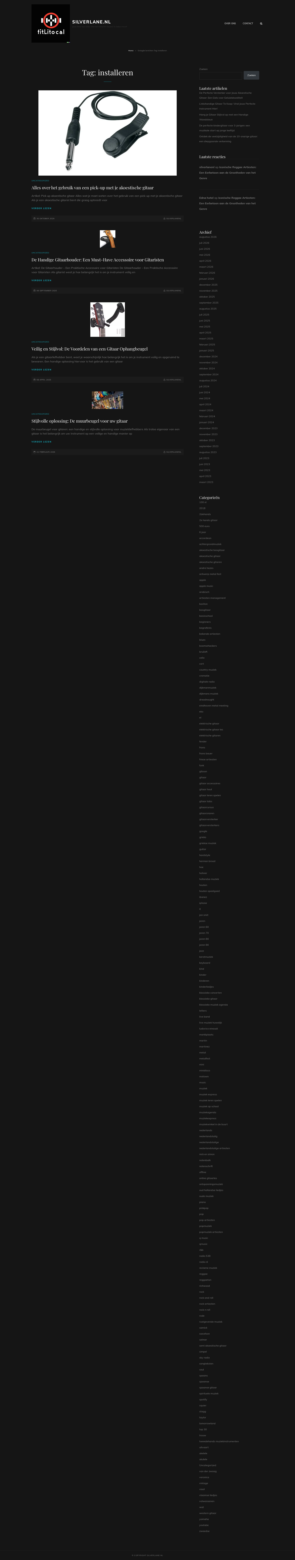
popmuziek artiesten (211, 1231)
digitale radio (207, 681)
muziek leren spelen (210, 1100)
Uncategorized (40, 180)
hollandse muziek (209, 879)
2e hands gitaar (208, 520)
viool (202, 1489)
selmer (203, 1339)
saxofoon (204, 1333)
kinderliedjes (206, 986)
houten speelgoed (209, 891)
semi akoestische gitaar (212, 1345)
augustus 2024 (208, 380)
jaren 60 (204, 926)
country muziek (207, 669)
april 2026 (205, 260)
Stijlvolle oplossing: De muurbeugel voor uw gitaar (79, 421)
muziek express (208, 1094)
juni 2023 (204, 464)
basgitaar (205, 609)
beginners (205, 621)
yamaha (204, 1519)
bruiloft (203, 651)
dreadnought (206, 699)
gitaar (202, 777)
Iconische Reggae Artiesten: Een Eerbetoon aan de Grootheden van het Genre (227, 172)
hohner (203, 873)
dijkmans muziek (208, 693)
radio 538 (204, 1255)
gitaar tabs (205, 801)
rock (201, 1291)
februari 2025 (207, 344)
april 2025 (205, 332)
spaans (203, 1375)
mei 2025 (204, 326)
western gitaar (207, 1513)
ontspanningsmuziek (211, 1184)
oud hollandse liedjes (211, 1190)
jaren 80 (204, 938)
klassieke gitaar (208, 998)
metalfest (204, 1058)
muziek (203, 1088)
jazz (201, 950)
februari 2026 (207, 272)
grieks (202, 837)
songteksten (206, 1363)
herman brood (207, 861)
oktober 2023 (207, 440)
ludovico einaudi (208, 1028)
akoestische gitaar (209, 556)
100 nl (202, 502)
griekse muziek (207, 843)
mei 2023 (204, 470)
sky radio (204, 1357)
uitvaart (204, 1447)
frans (202, 747)
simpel (203, 1351)
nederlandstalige (209, 1142)
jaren (202, 920)
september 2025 (208, 302)
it (200, 908)
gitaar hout (205, 789)
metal (202, 1052)
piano (202, 1202)
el (200, 717)
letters (203, 1010)
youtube (204, 1525)
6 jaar (202, 532)
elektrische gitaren (209, 735)
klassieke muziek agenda (213, 1004)
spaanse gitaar (208, 1387)
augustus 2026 (208, 236)
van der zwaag (208, 1471)
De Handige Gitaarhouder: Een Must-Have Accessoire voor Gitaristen (97, 259)
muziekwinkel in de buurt (213, 1124)
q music (203, 1237)
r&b (201, 1249)
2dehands (205, 514)
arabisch (204, 591)
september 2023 (208, 446)
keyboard (204, 962)
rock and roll (206, 1297)
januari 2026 (206, 278)
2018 (202, 508)
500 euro (204, 526)
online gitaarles (208, 1178)
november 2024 (208, 362)
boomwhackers (208, 645)
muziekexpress (207, 1118)
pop (201, 1214)
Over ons (230, 23)
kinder (202, 974)
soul (201, 1369)
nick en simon (206, 1154)
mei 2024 (204, 398)
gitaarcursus (206, 807)
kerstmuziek (206, 956)
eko (201, 711)
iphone (203, 902)
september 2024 (208, 374)
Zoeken (203, 69)
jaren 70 (204, 932)
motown (204, 1076)
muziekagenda (207, 1112)
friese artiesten (208, 759)
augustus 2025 (208, 308)
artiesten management (212, 597)
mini (201, 1064)
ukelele (203, 1453)
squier (202, 1405)
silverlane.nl (91, 22)
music (202, 1082)
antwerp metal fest (210, 573)
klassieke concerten (210, 992)
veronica (204, 1477)
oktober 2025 (207, 296)
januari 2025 (206, 350)
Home (131, 50)
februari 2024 (207, 416)
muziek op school (209, 1106)
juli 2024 (204, 386)
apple (202, 579)
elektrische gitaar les (211, 729)
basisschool (206, 615)
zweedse (204, 1531)
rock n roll (204, 1309)
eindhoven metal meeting (213, 705)
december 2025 (208, 284)
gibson (203, 771)
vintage (203, 1483)
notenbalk (205, 1160)
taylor (202, 1417)
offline (202, 1172)
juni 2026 (204, 248)
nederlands (205, 1130)
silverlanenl (173, 218)
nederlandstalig (208, 1136)
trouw (202, 1435)
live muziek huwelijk (210, 1022)
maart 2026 (206, 266)
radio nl (203, 1261)
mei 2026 (204, 254)
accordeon (205, 538)
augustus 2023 (208, 452)
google (203, 831)
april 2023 (205, 476)
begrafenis (205, 627)
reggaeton (205, 1279)
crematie (204, 675)
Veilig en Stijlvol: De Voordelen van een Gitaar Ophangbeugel (89, 349)
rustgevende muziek (210, 1321)
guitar (202, 849)
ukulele (203, 1459)
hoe (201, 867)
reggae (203, 1273)
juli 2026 (204, 242)
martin (203, 1040)
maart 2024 (206, 410)
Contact (248, 23)
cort (201, 663)
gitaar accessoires (209, 783)
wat (201, 1507)
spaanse (204, 1381)
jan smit (203, 914)
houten (203, 885)
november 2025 (208, 290)
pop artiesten (207, 1219)
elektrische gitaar (209, 723)
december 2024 (208, 356)
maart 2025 (206, 338)
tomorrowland (207, 1423)
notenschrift (206, 1166)
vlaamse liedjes (208, 1495)
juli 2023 (204, 458)
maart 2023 (206, 482)
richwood (204, 1285)
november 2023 (208, 434)
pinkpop (203, 1208)
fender (203, 741)
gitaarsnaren (206, 813)
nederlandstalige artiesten (214, 1148)
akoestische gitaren (210, 562)
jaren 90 (204, 944)
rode (202, 1315)
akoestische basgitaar (212, 550)
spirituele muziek (208, 1393)
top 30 (203, 1429)
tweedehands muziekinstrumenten (219, 1441)
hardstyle (204, 855)
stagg (202, 1411)
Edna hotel (206, 198)
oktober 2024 (207, 368)
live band (204, 1016)
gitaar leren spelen (210, 795)
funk (201, 765)
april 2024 (205, 404)
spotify (203, 1399)
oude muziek (206, 1196)
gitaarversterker (208, 819)
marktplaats (206, 1034)
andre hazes (206, 567)
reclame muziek (208, 1267)
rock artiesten (207, 1303)
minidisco (204, 1070)
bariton (203, 603)
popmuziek (205, 1225)
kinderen (204, 980)
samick (203, 1327)
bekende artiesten (209, 633)
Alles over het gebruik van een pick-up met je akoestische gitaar (92, 187)
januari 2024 (206, 422)
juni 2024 (204, 392)
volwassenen (206, 1501)
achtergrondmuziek (210, 544)
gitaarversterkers (209, 825)
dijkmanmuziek (207, 687)
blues (202, 639)
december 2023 (208, 428)
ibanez (203, 896)
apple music (206, 585)
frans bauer (205, 753)
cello (202, 657)
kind (201, 968)
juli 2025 (204, 314)
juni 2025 (204, 320)
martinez (204, 1046)
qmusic (203, 1243)
